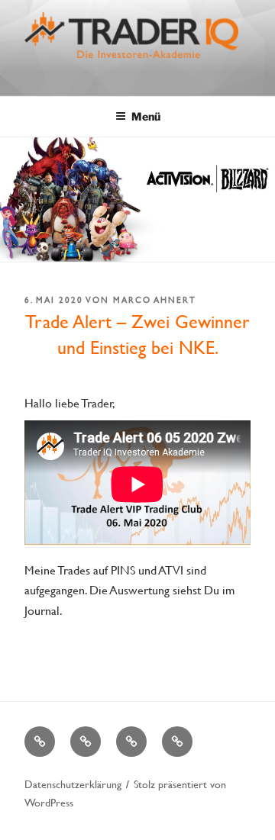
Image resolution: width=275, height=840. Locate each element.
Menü (145, 116)
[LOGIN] (177, 741)
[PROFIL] (85, 741)
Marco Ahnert (154, 300)
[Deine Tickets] (131, 741)
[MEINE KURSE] (39, 741)
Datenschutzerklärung (72, 784)
